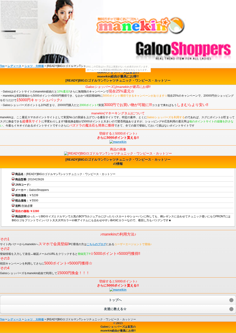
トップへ (115, 300)
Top (2, 66)
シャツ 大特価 (34, 66)
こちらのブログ (96, 244)
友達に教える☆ (115, 309)
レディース (14, 66)
